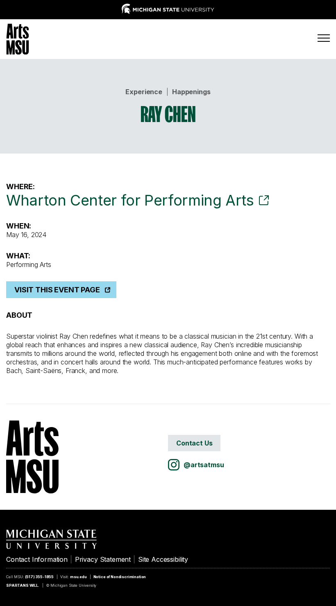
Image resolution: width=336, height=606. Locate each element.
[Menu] (324, 38)
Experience (143, 92)
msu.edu (78, 576)
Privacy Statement (103, 559)
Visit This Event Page (57, 289)
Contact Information (37, 559)
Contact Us (194, 443)
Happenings (191, 92)
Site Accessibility (163, 559)
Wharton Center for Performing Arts (130, 200)
